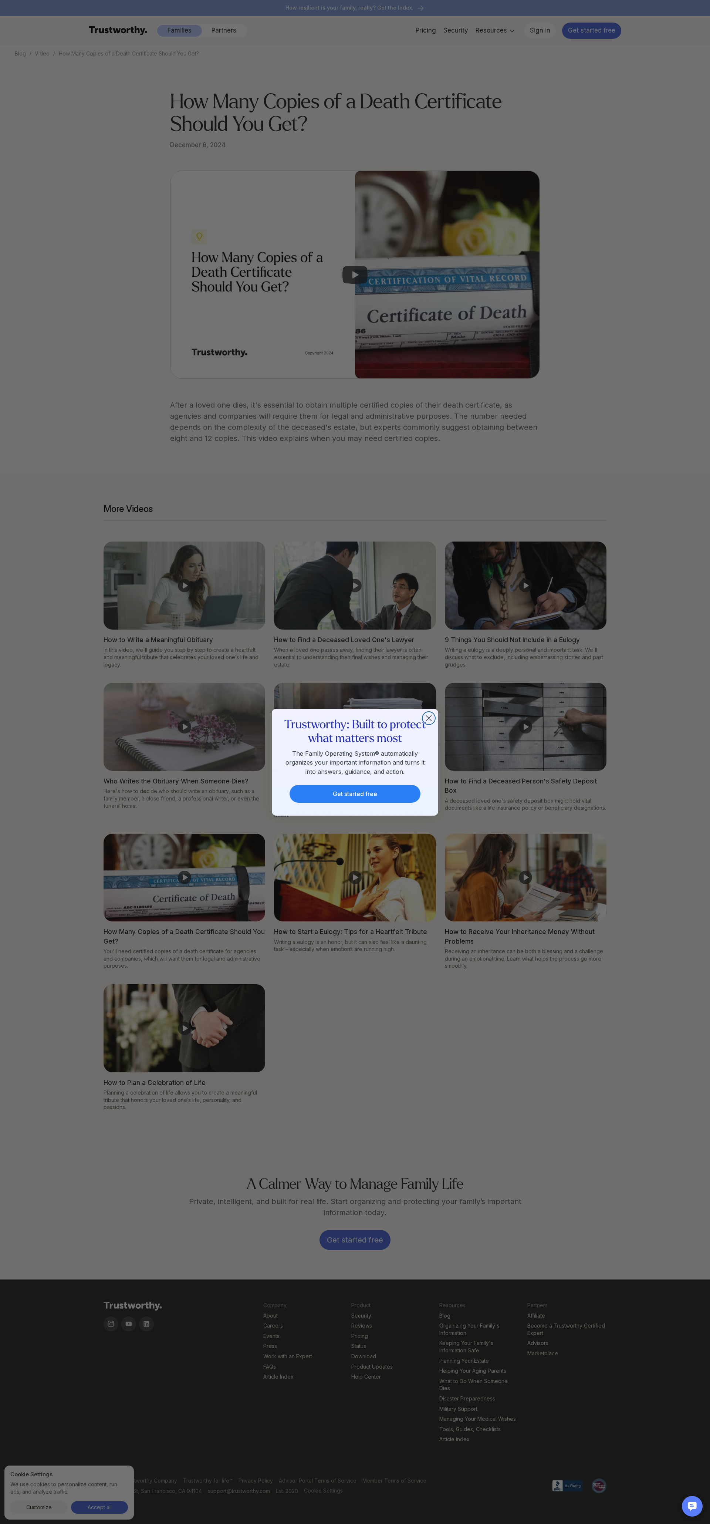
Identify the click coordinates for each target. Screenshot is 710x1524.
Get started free (355, 794)
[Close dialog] (428, 718)
